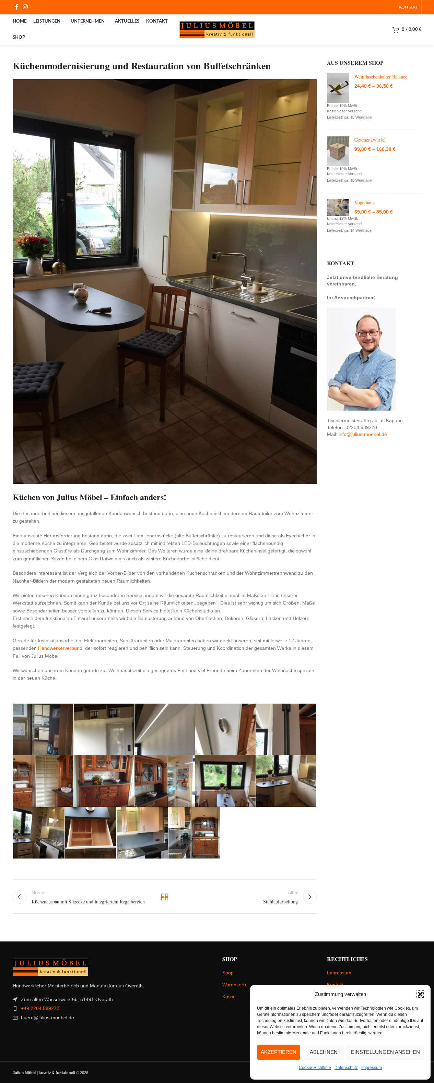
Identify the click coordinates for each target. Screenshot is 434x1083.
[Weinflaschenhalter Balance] (338, 88)
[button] (420, 994)
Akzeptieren (278, 1052)
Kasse (229, 996)
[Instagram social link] (25, 7)
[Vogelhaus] (338, 207)
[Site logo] (217, 29)
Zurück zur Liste (164, 897)
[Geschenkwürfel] (338, 151)
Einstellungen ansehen (385, 1052)
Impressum (371, 1067)
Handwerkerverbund (60, 648)
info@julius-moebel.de (363, 434)
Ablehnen (324, 1052)
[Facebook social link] (17, 7)
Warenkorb (234, 984)
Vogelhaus (364, 202)
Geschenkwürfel (370, 139)
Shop (228, 972)
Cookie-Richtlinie (315, 1067)
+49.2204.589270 (40, 1008)
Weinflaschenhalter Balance (380, 76)
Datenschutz (346, 1067)
